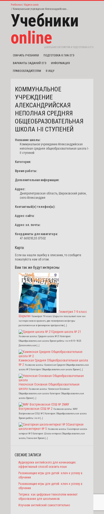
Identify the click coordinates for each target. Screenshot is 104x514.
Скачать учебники (26, 55)
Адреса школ (31, 4)
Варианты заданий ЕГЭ (29, 63)
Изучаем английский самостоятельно (44, 505)
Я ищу (50, 71)
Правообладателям (27, 71)
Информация (60, 63)
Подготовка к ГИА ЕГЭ (58, 55)
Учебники (16, 4)
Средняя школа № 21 (66, 332)
